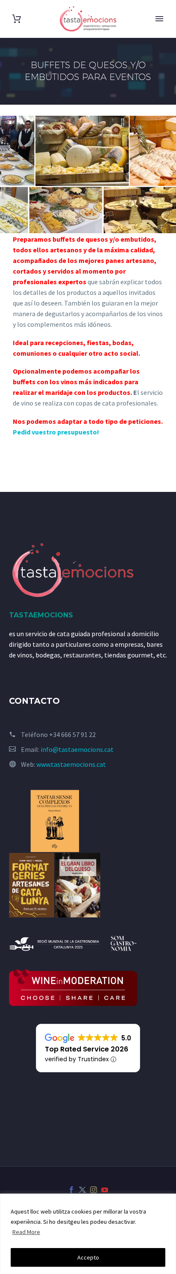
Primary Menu (159, 18)
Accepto (88, 1257)
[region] (88, 1234)
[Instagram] (93, 1189)
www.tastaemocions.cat (71, 764)
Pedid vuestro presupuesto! (56, 432)
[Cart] (16, 19)
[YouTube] (104, 1189)
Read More (26, 1232)
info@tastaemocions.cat (77, 749)
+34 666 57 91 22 (72, 734)
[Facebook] (71, 1189)
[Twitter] (82, 1189)
